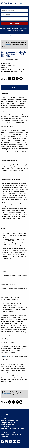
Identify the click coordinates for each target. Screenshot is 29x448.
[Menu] (27, 3)
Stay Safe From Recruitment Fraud (12, 428)
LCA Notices (5, 426)
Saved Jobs (5, 417)
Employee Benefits (7, 425)
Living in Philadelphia (8, 423)
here (5, 356)
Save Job (14, 87)
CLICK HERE (25, 28)
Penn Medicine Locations (9, 421)
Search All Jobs (6, 415)
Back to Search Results (7, 36)
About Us (4, 419)
